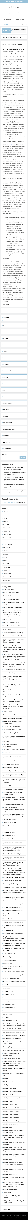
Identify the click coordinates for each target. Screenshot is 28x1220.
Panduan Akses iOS (8, 838)
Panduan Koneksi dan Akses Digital (12, 880)
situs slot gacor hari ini (9, 429)
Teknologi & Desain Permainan (11, 1081)
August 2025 (6, 547)
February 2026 (6, 528)
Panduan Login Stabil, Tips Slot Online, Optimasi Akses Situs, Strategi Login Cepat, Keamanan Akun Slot (14, 892)
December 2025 (7, 534)
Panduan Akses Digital (9, 835)
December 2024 (7, 573)
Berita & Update (7, 629)
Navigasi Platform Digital (9, 819)
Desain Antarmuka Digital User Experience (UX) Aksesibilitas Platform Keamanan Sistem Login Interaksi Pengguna (14, 640)
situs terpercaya (7, 403)
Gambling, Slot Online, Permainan (11, 673)
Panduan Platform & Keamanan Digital (13, 922)
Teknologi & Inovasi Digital (10, 1104)
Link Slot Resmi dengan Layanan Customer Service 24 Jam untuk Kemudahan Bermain (13, 52)
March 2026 (6, 524)
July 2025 (5, 551)
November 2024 (7, 577)
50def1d (6, 57)
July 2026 (5, 511)
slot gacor (5, 338)
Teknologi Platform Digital (10, 1174)
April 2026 (5, 521)
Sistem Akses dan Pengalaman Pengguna (14, 981)
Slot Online (6, 1017)
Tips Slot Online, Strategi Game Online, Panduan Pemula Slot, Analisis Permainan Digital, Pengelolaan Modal (14, 1184)
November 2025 (7, 538)
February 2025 (6, 567)
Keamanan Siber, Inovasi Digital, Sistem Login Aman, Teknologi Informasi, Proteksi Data (14, 799)
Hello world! (22, 502)
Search (4, 454)
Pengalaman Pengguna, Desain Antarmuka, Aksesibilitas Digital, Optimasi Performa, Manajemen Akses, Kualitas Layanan (14, 938)
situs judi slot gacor (8, 991)
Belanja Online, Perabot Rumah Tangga (13, 626)
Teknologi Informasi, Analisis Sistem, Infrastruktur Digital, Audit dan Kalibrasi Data (13, 1164)
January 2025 (6, 570)
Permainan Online (7, 963)
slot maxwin (6, 442)
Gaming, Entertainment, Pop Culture (12, 718)
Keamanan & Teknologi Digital (11, 764)
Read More (5, 304)
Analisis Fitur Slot (7, 596)
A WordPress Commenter (10, 502)
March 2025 (6, 564)
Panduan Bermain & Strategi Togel (12, 854)
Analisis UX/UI (7, 619)
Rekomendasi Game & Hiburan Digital (13, 975)
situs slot (5, 332)
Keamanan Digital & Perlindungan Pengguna (14, 771)
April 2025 (5, 560)
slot (4, 325)
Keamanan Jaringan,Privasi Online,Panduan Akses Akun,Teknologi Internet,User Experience (14, 780)
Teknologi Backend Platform (10, 1124)
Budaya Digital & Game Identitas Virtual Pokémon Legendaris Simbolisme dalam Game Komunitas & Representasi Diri (13, 634)
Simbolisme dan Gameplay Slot (11, 978)
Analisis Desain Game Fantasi (11, 592)
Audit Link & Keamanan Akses (11, 622)
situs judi (5, 984)
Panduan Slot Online (8, 930)
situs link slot (6, 364)
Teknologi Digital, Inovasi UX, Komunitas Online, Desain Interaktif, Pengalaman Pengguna (13, 1137)
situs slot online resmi (9, 1007)
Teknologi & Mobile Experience (11, 1111)
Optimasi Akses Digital (9, 826)
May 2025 (5, 557)
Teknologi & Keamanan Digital (11, 1108)
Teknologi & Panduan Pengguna (11, 1117)
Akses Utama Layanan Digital (10, 589)
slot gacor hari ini (7, 371)
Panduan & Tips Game (9, 832)
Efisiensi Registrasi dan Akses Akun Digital (14, 669)
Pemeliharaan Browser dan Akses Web (13, 933)
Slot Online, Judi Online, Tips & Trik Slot (13, 1032)
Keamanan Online (7, 786)
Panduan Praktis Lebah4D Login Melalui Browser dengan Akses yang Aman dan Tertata (13, 1)
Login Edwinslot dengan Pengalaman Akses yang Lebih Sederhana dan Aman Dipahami (14, 479)
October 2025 (6, 541)
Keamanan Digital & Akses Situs (11, 767)
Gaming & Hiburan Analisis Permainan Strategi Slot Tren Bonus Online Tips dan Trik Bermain (13, 706)
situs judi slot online (8, 994)
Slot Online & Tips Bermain (10, 1020)
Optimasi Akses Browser (9, 822)
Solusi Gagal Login (8, 1047)
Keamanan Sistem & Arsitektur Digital (13, 804)
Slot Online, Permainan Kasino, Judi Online (14, 1035)
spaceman (6, 435)
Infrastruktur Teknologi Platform (11, 733)
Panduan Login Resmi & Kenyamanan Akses (14, 887)
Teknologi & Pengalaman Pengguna (12, 1121)
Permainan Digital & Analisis (10, 957)
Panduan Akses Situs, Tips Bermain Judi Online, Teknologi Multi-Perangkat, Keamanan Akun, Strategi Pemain (13, 848)
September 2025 (7, 544)
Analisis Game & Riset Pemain (11, 599)
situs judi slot (6, 988)
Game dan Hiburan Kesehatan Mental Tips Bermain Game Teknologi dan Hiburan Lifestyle (14, 684)
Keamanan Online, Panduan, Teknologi (13, 789)
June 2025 (5, 554)
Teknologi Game (7, 1159)
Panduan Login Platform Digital (11, 884)
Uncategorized (7, 1192)
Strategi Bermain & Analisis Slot (11, 1058)
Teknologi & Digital (8, 1085)
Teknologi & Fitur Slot (8, 1095)
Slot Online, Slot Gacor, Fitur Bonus (12, 1038)
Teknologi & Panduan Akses (10, 1114)
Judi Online (6, 741)
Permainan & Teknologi (9, 953)
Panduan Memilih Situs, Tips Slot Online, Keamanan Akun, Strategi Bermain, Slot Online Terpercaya (13, 899)
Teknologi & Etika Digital (9, 1088)
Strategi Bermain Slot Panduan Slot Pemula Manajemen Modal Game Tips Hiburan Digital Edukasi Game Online (14, 1063)
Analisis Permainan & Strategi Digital (12, 607)
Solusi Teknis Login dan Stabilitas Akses (13, 1050)
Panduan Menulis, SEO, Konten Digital (13, 904)
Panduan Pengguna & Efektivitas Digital (13, 907)
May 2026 (5, 518)
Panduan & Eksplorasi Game (10, 829)
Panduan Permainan (8, 919)
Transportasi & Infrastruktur (10, 1189)
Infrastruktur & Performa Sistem (11, 726)
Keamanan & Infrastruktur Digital (11, 761)
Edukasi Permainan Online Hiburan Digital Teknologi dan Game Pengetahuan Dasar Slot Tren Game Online (14, 664)
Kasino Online (6, 752)
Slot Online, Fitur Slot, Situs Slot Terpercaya (14, 1029)
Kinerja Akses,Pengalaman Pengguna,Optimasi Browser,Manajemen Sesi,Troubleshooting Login (13, 809)
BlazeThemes (17, 1217)
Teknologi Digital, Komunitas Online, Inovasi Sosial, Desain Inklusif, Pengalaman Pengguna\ (14, 1149)
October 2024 (6, 580)
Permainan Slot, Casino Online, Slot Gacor (14, 971)
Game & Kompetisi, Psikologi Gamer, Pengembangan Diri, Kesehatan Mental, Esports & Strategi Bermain (13, 678)
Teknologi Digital (7, 1127)
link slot (9, 145)
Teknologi (5, 1078)
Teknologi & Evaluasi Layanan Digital (12, 1091)
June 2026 (5, 515)
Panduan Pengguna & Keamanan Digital (13, 910)
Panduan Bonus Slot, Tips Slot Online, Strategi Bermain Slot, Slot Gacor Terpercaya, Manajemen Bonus (13, 863)
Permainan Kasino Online (9, 960)
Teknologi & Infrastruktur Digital (11, 1098)
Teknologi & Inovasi (8, 1101)
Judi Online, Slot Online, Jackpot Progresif (14, 749)
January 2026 (6, 531)
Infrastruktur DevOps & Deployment (12, 729)
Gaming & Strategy (8, 711)
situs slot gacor (7, 384)
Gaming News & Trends (9, 715)
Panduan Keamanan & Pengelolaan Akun (13, 877)
